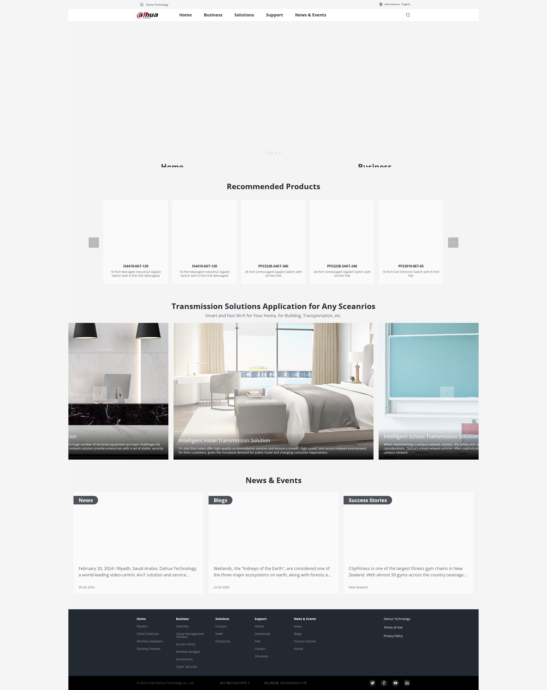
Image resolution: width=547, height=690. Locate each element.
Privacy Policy (393, 636)
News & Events (310, 15)
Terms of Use (393, 627)
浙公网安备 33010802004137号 (285, 683)
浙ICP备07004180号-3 (235, 683)
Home (185, 15)
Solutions (244, 15)
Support (274, 15)
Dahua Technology (157, 4)
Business (213, 15)
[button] (394, 4)
